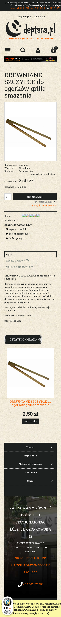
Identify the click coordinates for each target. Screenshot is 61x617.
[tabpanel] (30, 303)
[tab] (30, 254)
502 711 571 (54, 8)
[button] (7, 50)
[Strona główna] (30, 29)
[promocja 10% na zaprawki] (30, 58)
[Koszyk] (53, 50)
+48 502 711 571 (33, 584)
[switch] (7, 612)
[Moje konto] (38, 50)
